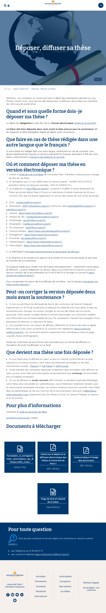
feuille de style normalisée (31, 174)
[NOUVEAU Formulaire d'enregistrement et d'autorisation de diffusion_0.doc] (79, 251)
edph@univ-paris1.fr (15, 209)
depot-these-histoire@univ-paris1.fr (35, 213)
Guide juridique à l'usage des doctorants (86, 459)
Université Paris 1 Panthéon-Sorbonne (15, 585)
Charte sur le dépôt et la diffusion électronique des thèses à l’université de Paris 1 (53, 459)
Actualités (41, 576)
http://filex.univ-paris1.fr (37, 188)
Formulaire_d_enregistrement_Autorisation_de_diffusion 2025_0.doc (20, 458)
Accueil (7, 89)
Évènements (41, 581)
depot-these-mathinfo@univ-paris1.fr (44, 242)
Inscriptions (65, 581)
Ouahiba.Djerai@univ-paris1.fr (37, 224)
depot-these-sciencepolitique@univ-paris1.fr (49, 231)
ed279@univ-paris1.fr (36, 227)
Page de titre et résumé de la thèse (53, 500)
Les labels (65, 591)
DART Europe (62, 366)
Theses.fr (34, 366)
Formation (41, 586)
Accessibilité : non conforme (91, 589)
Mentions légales (91, 582)
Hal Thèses (47, 366)
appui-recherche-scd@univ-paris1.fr (52, 554)
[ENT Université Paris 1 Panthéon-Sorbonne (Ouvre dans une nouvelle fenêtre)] (9, 5)
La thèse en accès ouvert (18, 418)
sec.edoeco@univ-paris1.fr (33, 238)
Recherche (41, 591)
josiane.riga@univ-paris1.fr (28, 202)
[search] (5, 5)
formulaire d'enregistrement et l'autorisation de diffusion (52, 251)
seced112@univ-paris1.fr (34, 220)
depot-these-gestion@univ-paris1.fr (41, 234)
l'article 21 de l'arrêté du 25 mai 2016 (47, 157)
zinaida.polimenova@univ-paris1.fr (42, 216)
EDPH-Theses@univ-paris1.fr (35, 206)
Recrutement (65, 586)
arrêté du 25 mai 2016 (85, 123)
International (41, 596)
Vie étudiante (65, 576)
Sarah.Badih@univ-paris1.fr (80, 206)
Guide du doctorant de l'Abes (33, 412)
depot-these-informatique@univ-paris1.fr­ (43, 245)
